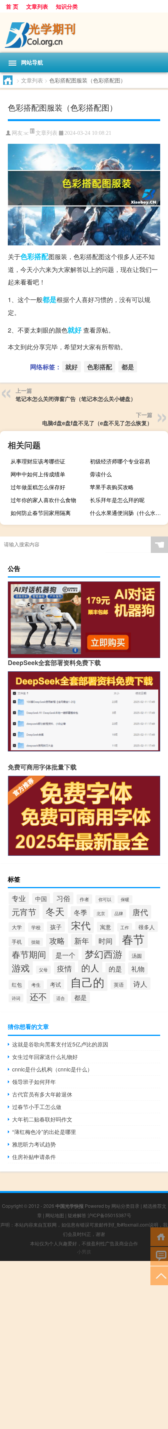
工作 (124, 927)
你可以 (104, 899)
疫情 (64, 968)
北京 (101, 913)
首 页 (12, 6)
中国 (41, 898)
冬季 (80, 912)
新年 (81, 940)
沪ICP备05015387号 (109, 1215)
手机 (17, 941)
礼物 (138, 968)
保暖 (125, 899)
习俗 (63, 898)
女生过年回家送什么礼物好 (45, 1057)
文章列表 (37, 6)
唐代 (140, 911)
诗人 (140, 983)
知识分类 (67, 6)
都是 (50, 299)
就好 (75, 330)
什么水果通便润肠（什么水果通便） (128, 513)
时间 (105, 940)
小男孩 (84, 1251)
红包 (17, 984)
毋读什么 (101, 474)
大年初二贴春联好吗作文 (42, 1119)
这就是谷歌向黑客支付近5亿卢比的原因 (60, 1044)
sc (26, 133)
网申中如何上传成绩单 (38, 474)
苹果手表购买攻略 (112, 487)
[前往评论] (159, 1255)
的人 (90, 967)
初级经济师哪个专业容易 (120, 461)
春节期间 (29, 954)
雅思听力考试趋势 (34, 1144)
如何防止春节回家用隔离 (41, 513)
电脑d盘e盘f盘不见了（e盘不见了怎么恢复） (97, 423)
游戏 (21, 967)
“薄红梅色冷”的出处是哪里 (44, 1132)
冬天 (55, 911)
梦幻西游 (103, 953)
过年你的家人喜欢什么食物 (43, 500)
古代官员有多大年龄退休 (42, 1094)
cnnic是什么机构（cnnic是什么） (52, 1069)
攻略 (57, 940)
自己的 (87, 981)
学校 (36, 927)
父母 (43, 970)
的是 (115, 968)
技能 (35, 942)
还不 (38, 996)
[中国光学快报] (84, 33)
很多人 (146, 927)
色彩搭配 (34, 256)
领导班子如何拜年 (34, 1082)
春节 (133, 939)
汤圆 (137, 955)
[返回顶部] (159, 1275)
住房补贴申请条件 (34, 1157)
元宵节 (24, 911)
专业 (19, 898)
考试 (55, 984)
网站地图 (54, 1215)
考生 (36, 985)
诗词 (16, 998)
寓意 (105, 927)
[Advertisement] (84, 1345)
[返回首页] (159, 1236)
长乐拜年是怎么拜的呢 (117, 500)
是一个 (65, 955)
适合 (60, 998)
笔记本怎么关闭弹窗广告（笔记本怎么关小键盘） (76, 398)
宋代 (81, 925)
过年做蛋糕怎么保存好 (38, 487)
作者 (84, 899)
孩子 (56, 927)
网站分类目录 (125, 1205)
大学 (17, 927)
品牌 (118, 913)
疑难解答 (77, 1215)
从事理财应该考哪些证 (38, 461)
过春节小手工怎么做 (36, 1107)
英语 (119, 984)
